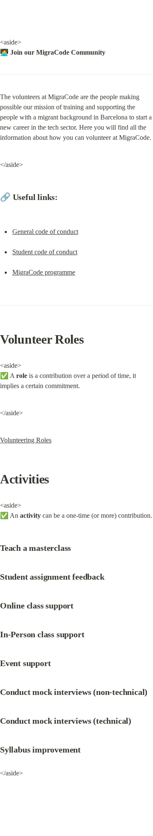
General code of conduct (45, 231)
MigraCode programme (43, 272)
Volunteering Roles (25, 440)
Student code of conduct (44, 252)
